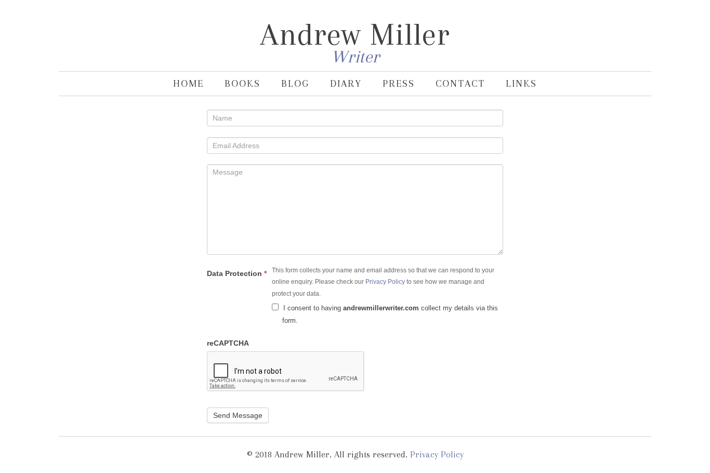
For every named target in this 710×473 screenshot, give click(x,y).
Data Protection (237, 273)
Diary (346, 83)
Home (188, 83)
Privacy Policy (385, 281)
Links (521, 83)
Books (242, 83)
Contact (460, 83)
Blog (295, 83)
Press (399, 83)
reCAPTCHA (228, 343)
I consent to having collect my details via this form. (389, 314)
